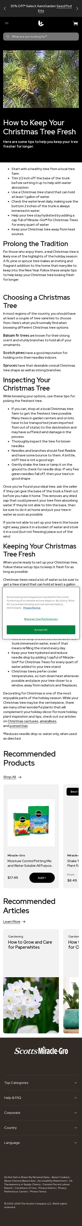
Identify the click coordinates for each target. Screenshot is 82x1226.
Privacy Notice (47, 1188)
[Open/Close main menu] (6, 23)
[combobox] (41, 37)
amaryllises (48, 721)
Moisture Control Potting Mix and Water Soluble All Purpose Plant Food (31, 863)
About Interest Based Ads (19, 1180)
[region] (41, 612)
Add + (37, 878)
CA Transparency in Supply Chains (38, 1182)
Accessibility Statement (51, 1180)
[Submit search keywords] (7, 36)
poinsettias (19, 726)
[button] (5, 8)
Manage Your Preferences (41, 618)
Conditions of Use (25, 1188)
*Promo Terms (38, 1191)
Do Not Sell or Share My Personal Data (27, 1177)
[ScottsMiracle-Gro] (41, 23)
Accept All (41, 629)
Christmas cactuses (23, 721)
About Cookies (60, 1177)
